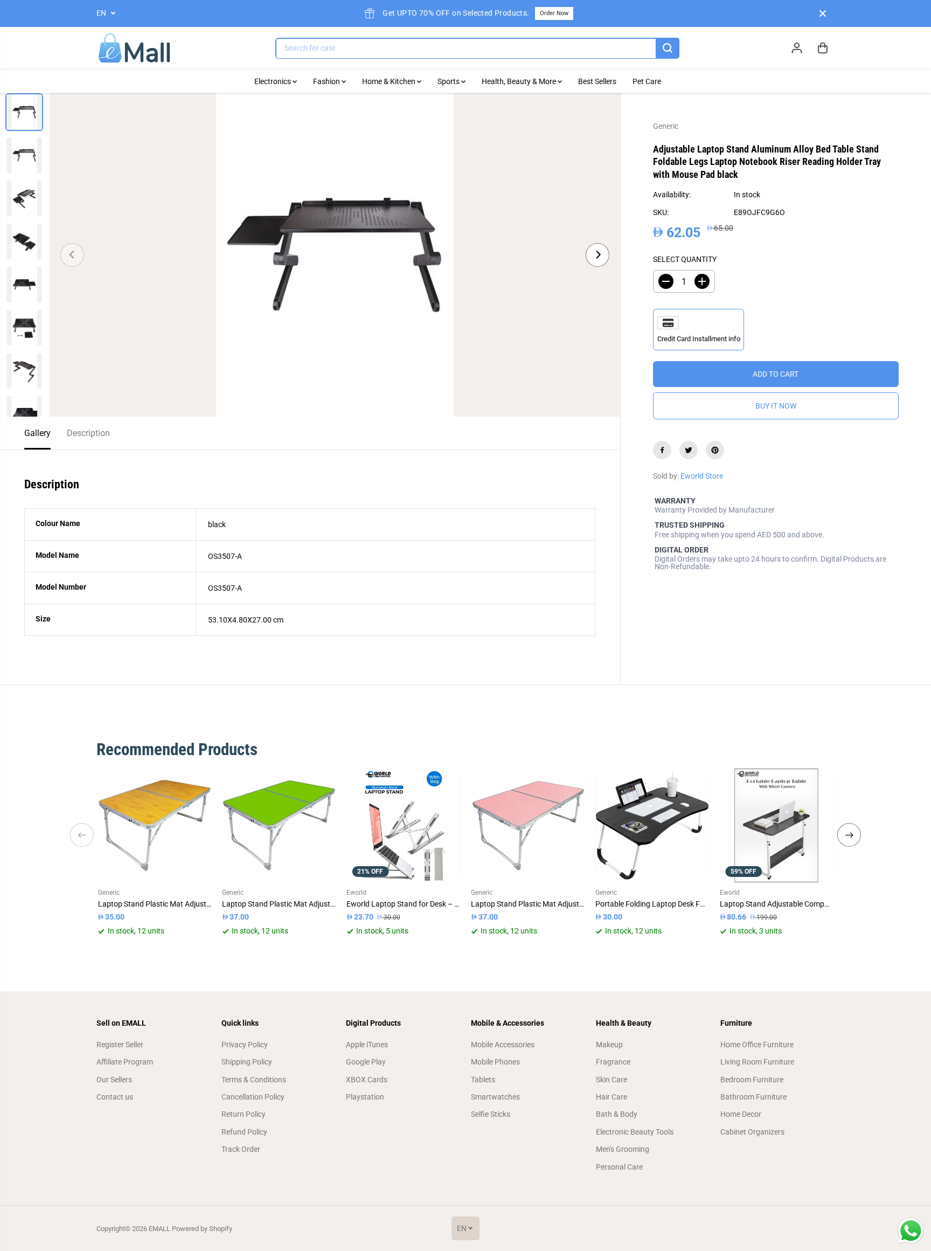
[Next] (597, 255)
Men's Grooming (622, 1149)
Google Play (366, 1062)
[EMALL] (134, 48)
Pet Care (647, 81)
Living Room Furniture (757, 1062)
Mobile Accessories (502, 1044)
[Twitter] (688, 450)
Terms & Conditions (253, 1079)
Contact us (114, 1097)
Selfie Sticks (490, 1114)
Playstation (365, 1097)
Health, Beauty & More (520, 81)
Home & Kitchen (389, 81)
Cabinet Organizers (752, 1132)
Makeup (609, 1044)
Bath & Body (616, 1114)
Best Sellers (597, 81)
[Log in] (797, 48)
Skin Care (611, 1079)
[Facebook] (662, 450)
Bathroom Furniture (753, 1097)
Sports (449, 81)
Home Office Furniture (757, 1044)
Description (88, 433)
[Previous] (72, 255)
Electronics (273, 81)
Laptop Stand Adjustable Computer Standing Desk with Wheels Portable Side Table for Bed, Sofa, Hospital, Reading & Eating (776, 904)
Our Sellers (114, 1079)
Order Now (554, 13)
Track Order (240, 1149)
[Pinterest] (715, 450)
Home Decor (740, 1114)
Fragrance (613, 1062)
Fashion (327, 81)
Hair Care (611, 1097)
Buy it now (775, 406)
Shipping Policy (246, 1062)
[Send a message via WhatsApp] (911, 1231)
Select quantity (685, 259)
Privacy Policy (244, 1044)
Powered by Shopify (202, 1229)
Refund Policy (244, 1132)
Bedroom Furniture (751, 1079)
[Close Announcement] (823, 13)
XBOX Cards (366, 1079)
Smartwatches (495, 1097)
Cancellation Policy (252, 1097)
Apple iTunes (367, 1044)
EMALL (159, 1229)
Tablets (483, 1079)
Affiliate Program (124, 1062)
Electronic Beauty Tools (634, 1132)
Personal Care (619, 1167)
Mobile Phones (495, 1062)
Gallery (37, 433)
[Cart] (823, 48)
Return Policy (243, 1114)
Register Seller (119, 1044)
